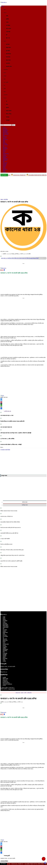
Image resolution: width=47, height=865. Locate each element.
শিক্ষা (4, 85)
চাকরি (4, 79)
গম (1, 449)
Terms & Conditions (7, 684)
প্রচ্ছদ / (1, 199)
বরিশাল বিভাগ (8, 60)
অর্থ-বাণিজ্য (8, 25)
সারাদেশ (5, 41)
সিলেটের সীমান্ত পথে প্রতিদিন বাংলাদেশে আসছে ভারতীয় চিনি (12, 421)
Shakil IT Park (11, 689)
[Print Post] (1, 270)
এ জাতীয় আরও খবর (7, 411)
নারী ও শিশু (8, 38)
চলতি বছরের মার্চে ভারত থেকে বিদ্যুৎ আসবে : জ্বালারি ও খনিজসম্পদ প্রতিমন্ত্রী (15, 432)
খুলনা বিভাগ (8, 50)
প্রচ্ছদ (5, 9)
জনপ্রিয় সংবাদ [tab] (25, 505)
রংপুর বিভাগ (8, 63)
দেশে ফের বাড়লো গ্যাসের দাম (6, 427)
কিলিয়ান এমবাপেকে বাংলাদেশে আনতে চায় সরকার (8, 510)
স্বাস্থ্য (5, 88)
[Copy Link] (23, 407)
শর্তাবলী (25, 692)
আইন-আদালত (8, 28)
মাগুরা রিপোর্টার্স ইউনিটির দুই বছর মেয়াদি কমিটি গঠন (9, 533)
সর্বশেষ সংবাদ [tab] (24, 502)
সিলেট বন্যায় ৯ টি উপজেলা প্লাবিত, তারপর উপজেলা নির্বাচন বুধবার (11, 549)
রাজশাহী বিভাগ (8, 53)
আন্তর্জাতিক (6, 69)
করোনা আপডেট (8, 110)
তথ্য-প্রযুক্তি (6, 82)
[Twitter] (23, 400)
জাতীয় (7, 15)
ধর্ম (6, 101)
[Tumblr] (23, 403)
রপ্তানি (6, 449)
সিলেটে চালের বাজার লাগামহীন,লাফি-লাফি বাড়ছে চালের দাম (10, 527)
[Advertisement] (23, 188)
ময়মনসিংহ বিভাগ (9, 66)
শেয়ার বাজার (8, 31)
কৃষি (6, 34)
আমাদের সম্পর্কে (18, 692)
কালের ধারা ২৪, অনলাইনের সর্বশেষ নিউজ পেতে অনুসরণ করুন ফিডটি (19, 258)
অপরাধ (7, 22)
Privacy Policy (6, 682)
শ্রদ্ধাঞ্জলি (7, 120)
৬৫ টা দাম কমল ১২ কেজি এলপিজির (7, 438)
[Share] (23, 408)
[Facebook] (23, 399)
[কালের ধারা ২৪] (3, 2)
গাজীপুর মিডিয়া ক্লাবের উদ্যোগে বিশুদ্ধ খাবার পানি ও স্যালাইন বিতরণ (12, 555)
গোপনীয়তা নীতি (29, 692)
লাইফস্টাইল (6, 94)
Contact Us (5, 681)
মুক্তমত (7, 107)
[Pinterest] (23, 402)
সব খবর (4, 685)
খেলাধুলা (5, 76)
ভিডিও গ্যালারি (5, 678)
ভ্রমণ (7, 104)
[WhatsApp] (23, 405)
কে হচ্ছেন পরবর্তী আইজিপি (5, 538)
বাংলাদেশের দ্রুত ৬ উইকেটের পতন (12, 175)
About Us (5, 680)
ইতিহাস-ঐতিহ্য (8, 113)
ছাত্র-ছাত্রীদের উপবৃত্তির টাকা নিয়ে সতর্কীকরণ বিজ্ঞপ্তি (31, 175)
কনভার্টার (4, 677)
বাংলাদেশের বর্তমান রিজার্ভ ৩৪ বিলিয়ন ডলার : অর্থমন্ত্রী (10, 444)
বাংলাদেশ (5, 12)
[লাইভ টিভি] (2, 270)
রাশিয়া (9, 449)
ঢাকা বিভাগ (8, 44)
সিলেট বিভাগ (8, 57)
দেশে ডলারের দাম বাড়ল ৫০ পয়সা (6, 415)
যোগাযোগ (22, 692)
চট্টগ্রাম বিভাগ (8, 47)
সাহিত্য (5, 91)
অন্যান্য (5, 98)
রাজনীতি (7, 19)
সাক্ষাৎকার (7, 117)
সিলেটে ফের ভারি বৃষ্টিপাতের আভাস (6, 544)
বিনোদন (5, 72)
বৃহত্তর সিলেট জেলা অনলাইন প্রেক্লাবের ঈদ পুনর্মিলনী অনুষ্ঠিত (11, 561)
